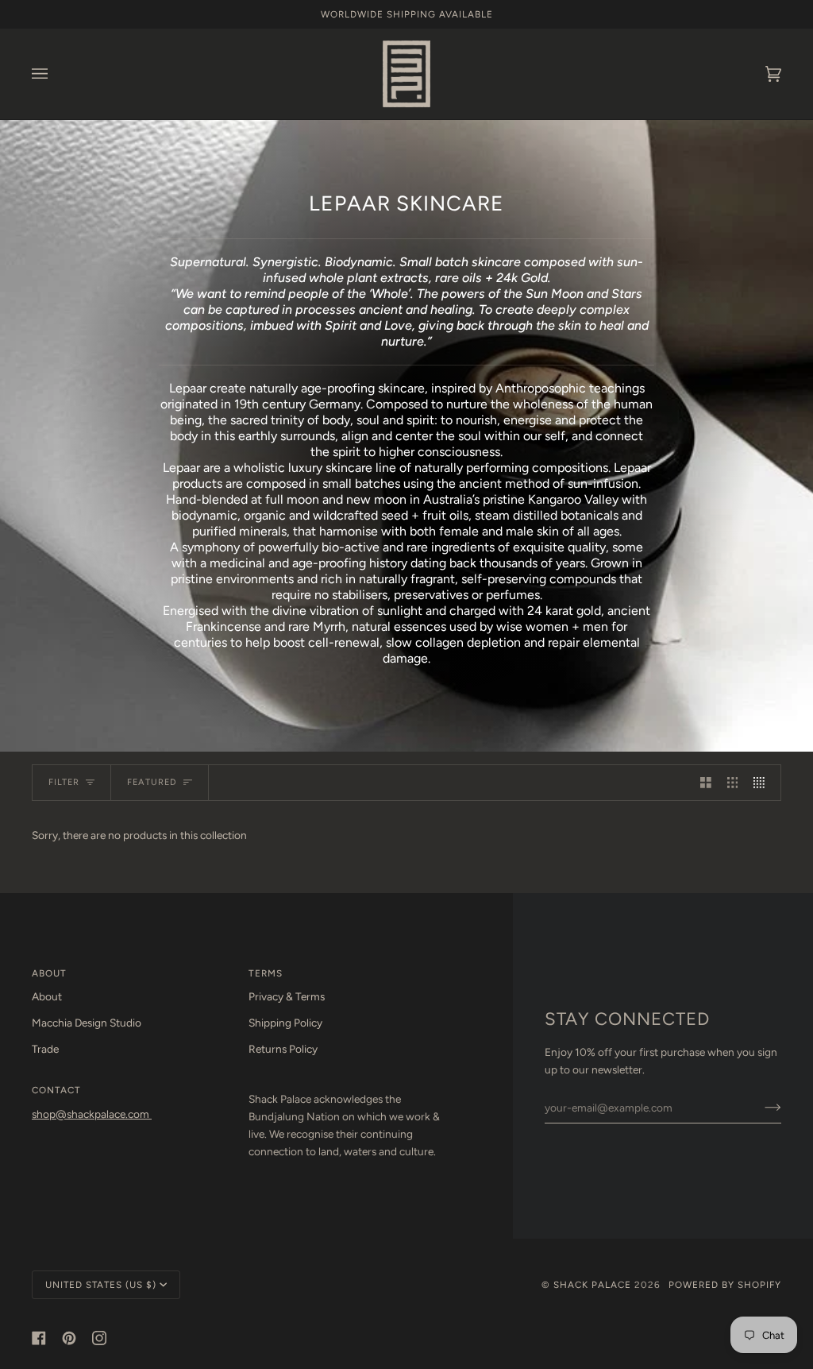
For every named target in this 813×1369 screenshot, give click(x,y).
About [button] (49, 973)
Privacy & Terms (287, 996)
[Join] (760, 1107)
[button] (349, 1087)
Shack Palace (592, 1284)
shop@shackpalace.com (92, 1114)
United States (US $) (100, 1284)
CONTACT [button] (56, 1090)
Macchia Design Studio (86, 1022)
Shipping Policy (285, 1022)
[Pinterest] (69, 1338)
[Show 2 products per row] (705, 782)
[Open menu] (55, 74)
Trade (45, 1048)
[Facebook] (39, 1338)
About (47, 996)
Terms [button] (266, 973)
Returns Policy (283, 1048)
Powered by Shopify (725, 1284)
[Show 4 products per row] (763, 782)
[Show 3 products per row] (732, 782)
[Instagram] (99, 1338)
